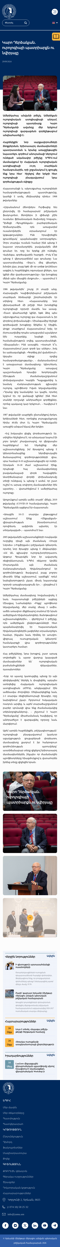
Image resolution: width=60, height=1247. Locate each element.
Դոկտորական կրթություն (19, 1187)
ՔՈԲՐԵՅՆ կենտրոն (15, 1171)
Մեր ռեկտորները (13, 1113)
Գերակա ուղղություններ (18, 1176)
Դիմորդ (7, 1142)
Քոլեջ (6, 1158)
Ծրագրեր (9, 1182)
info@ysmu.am (16, 1214)
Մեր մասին (10, 1107)
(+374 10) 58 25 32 (17, 1207)
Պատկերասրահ (13, 1124)
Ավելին (51, 956)
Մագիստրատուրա (15, 1153)
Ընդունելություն (13, 1136)
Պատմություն (11, 1118)
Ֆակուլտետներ (12, 1147)
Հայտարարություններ (17, 1193)
